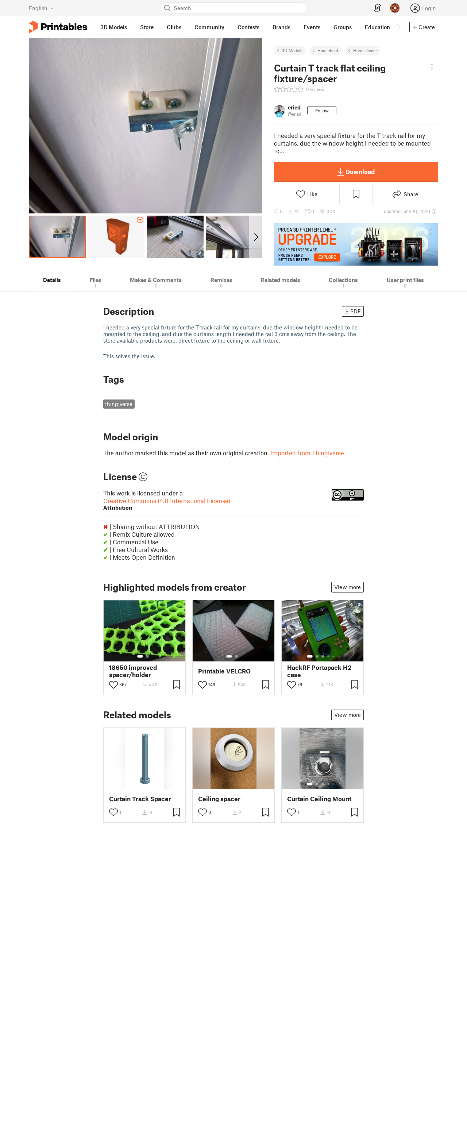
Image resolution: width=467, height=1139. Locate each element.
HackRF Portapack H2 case (319, 671)
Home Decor (365, 50)
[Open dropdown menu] (432, 67)
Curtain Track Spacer (140, 798)
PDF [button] (355, 311)
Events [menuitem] (312, 27)
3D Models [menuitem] (113, 27)
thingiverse (118, 404)
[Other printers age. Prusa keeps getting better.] (356, 244)
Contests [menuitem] (248, 27)
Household (327, 50)
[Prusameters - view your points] (395, 8)
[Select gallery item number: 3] (322, 656)
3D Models (292, 50)
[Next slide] (255, 237)
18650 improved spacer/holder (133, 671)
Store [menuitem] (147, 27)
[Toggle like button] (113, 684)
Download (360, 171)
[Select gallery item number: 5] (333, 656)
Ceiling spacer (219, 798)
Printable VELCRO (224, 671)
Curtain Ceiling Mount (319, 798)
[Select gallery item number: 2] (147, 656)
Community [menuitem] (209, 27)
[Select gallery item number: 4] (328, 656)
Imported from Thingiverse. (308, 452)
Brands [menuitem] (281, 27)
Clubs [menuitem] (174, 27)
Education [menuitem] (377, 27)
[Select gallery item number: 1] (140, 656)
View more (347, 587)
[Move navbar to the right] (398, 27)
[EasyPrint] (377, 8)
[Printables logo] (58, 27)
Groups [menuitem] (342, 27)
